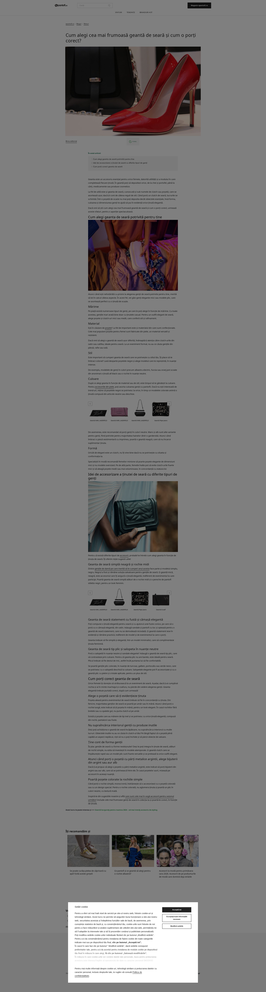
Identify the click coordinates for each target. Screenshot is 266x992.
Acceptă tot (176, 910)
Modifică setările (176, 926)
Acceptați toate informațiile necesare (176, 918)
